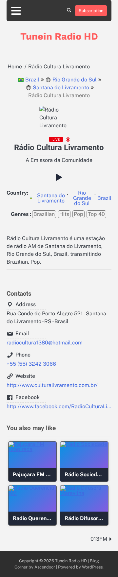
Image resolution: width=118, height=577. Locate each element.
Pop (78, 214)
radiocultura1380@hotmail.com (45, 343)
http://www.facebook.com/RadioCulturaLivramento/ (59, 406)
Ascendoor (44, 567)
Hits (64, 214)
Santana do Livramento (61, 87)
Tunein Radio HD (59, 36)
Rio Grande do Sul (74, 80)
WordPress (92, 567)
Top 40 (96, 214)
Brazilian (44, 214)
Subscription (91, 10)
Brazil (32, 80)
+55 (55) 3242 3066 (31, 364)
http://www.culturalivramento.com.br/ (52, 385)
